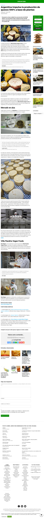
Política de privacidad (35, 476)
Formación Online (25, 475)
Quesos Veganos (14, 315)
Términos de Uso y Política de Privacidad (39, 26)
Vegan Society (16, 475)
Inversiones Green (7, 497)
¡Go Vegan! (7, 495)
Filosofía (25, 474)
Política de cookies (35, 477)
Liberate (4, 433)
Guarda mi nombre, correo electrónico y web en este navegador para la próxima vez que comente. (15, 411)
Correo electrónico (5, 403)
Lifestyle (25, 479)
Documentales (25, 472)
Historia (25, 476)
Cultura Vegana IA (7, 480)
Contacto (7, 493)
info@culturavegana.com (36, 472)
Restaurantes (25, 485)
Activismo (25, 466)
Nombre (3, 398)
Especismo (5, 436)
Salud (25, 486)
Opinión (25, 482)
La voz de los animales (26, 442)
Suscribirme (38, 28)
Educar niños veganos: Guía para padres (29, 439)
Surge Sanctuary (16, 474)
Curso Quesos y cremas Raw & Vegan (19, 319)
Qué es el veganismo (6, 439)
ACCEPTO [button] (9, 516)
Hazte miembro (7, 496)
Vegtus (16, 476)
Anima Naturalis (16, 466)
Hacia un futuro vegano (26, 448)
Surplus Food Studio (26, 436)
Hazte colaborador (7, 477)
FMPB (2, 237)
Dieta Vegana (7, 494)
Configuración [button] (4, 516)
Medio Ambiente (25, 480)
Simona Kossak (5, 442)
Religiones (25, 484)
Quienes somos (7, 481)
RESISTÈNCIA (5, 457)
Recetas (25, 483)
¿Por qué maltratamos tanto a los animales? (11, 445)
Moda (25, 481)
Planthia (16, 471)
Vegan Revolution (25, 433)
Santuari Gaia (16, 472)
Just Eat (16, 470)
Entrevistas (25, 473)
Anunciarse (7, 467)
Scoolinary (16, 473)
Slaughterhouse (6, 448)
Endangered (24, 445)
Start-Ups (3, 5)
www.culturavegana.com (6, 304)
